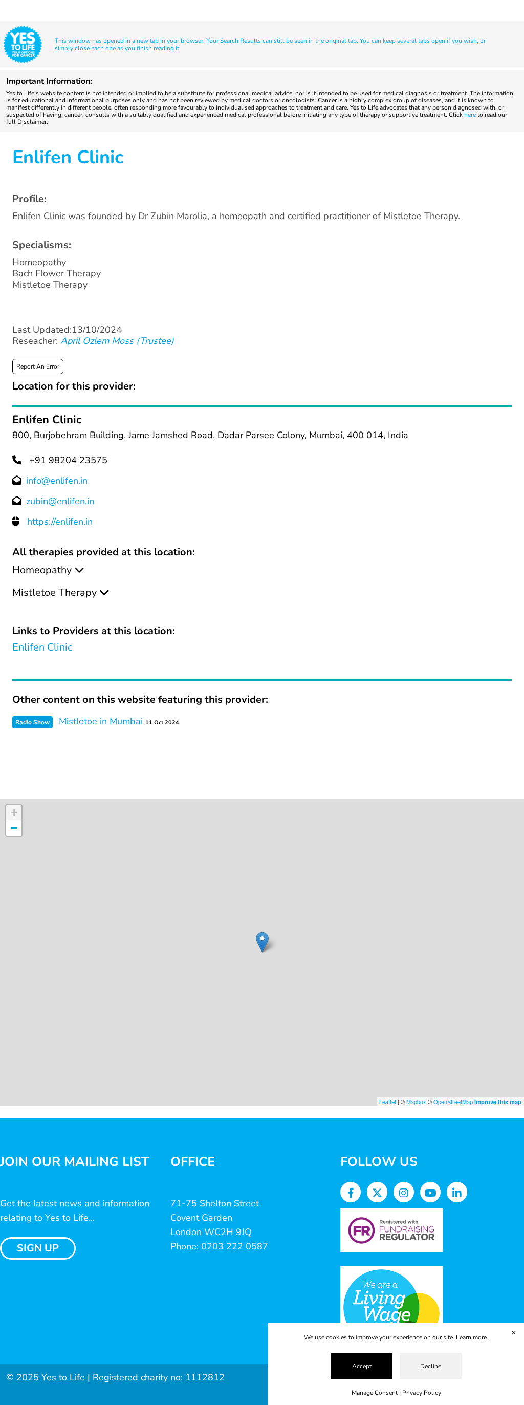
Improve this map (497, 1102)
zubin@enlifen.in (60, 501)
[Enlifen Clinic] (262, 942)
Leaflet (387, 1101)
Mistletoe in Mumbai (101, 721)
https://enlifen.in (60, 521)
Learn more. (472, 1337)
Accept (362, 1366)
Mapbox (416, 1101)
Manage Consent (375, 1393)
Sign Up (38, 1248)
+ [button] (14, 812)
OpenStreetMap (453, 1101)
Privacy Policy (421, 1393)
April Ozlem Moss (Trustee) (117, 341)
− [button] (14, 828)
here (470, 115)
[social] (350, 1193)
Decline (430, 1366)
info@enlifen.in (57, 480)
